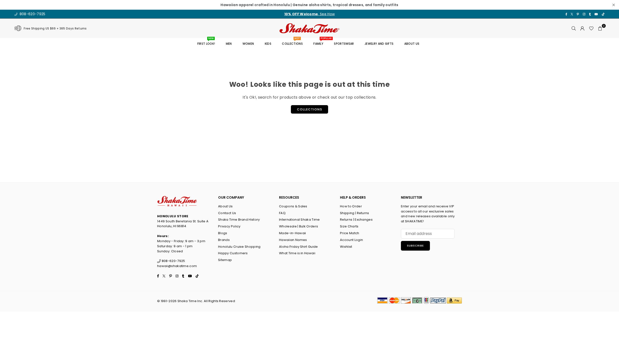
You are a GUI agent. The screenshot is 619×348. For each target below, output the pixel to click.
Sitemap (225, 260)
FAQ (282, 213)
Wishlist (346, 246)
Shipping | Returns (354, 213)
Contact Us (227, 213)
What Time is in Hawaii (297, 253)
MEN (229, 44)
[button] (600, 28)
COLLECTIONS (292, 42)
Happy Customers (233, 253)
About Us (225, 206)
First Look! (206, 42)
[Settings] (582, 28)
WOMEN (248, 44)
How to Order (351, 206)
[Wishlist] (591, 28)
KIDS (268, 44)
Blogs (222, 233)
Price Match (349, 233)
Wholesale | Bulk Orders (298, 226)
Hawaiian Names (293, 240)
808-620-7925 (31, 14)
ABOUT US (412, 44)
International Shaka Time (299, 219)
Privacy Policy (229, 226)
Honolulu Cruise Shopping (239, 246)
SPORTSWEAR (344, 44)
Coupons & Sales (293, 206)
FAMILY (320, 42)
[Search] (573, 28)
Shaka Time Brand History (239, 219)
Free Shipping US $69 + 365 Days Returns (55, 28)
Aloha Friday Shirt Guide (298, 246)
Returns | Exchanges (356, 219)
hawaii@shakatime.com (177, 266)
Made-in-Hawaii (292, 233)
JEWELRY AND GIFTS (379, 44)
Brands (224, 240)
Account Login (351, 240)
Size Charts (349, 226)
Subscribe (415, 245)
